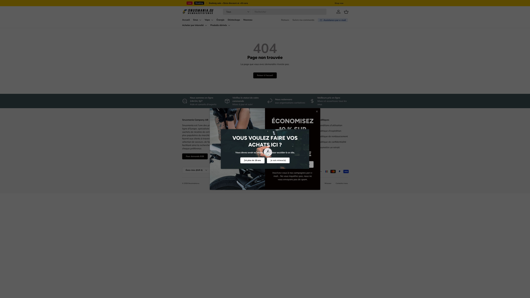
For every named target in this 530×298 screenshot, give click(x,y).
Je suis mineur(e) (278, 160)
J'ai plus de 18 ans (252, 160)
